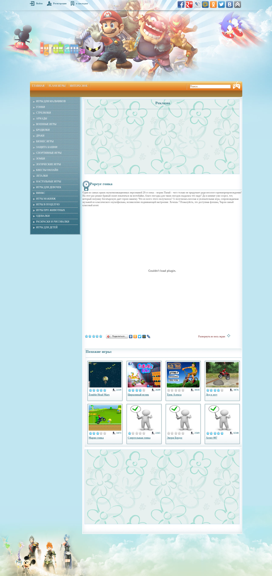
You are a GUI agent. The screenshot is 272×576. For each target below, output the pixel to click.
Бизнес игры (45, 141)
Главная (38, 85)
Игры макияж (46, 198)
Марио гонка (96, 437)
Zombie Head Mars (99, 394)
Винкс (40, 193)
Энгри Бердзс (174, 437)
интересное (79, 85)
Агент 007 (211, 437)
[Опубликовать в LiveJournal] (197, 4)
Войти (39, 3)
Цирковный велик (138, 394)
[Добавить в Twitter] (221, 4)
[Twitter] (139, 336)
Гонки (40, 107)
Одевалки (43, 215)
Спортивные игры (48, 152)
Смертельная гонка (139, 437)
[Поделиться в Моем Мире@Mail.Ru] (205, 4)
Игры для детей (47, 227)
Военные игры (46, 124)
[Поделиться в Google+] (189, 4)
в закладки (82, 3)
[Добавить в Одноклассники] (213, 4)
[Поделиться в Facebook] (181, 4)
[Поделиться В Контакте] (229, 4)
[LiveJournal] (148, 336)
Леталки (42, 175)
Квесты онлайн (47, 170)
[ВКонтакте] (131, 336)
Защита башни (46, 147)
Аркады (41, 118)
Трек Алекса (174, 394)
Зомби (40, 158)
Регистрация (60, 3)
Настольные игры (48, 181)
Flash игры (57, 85)
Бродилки (43, 129)
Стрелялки (43, 112)
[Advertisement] (124, 139)
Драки (40, 135)
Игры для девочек (48, 187)
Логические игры (48, 164)
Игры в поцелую (48, 204)
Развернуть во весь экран (212, 336)
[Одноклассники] (135, 336)
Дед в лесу (211, 394)
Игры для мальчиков (51, 101)
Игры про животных (50, 210)
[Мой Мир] (144, 336)
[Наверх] (237, 4)
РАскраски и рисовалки (52, 221)
